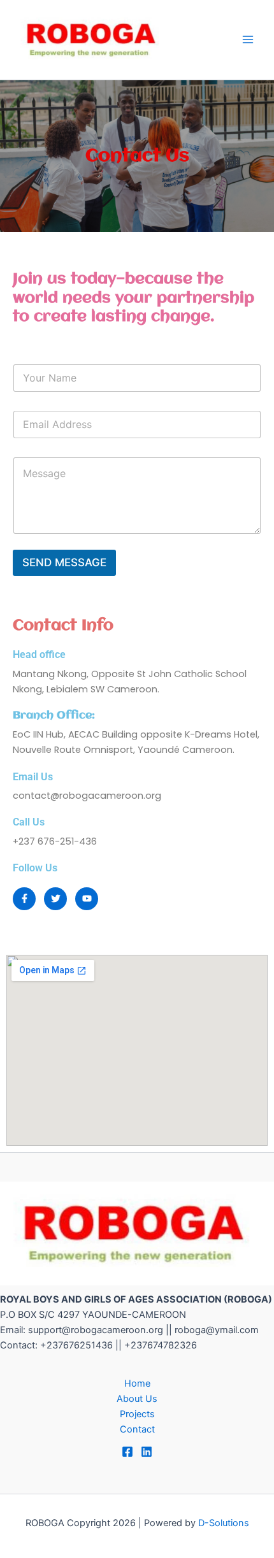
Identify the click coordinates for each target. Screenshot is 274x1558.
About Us (137, 1398)
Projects (137, 1414)
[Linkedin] (146, 1451)
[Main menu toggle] (247, 39)
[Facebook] (127, 1451)
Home (137, 1383)
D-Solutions (223, 1523)
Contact (137, 1429)
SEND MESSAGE (64, 562)
